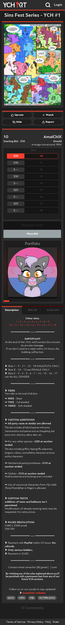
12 (21, 325)
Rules (56, 622)
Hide (19, 122)
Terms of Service (15, 622)
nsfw (21, 597)
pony (11, 597)
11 (16, 325)
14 (32, 325)
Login (58, 5)
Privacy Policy (35, 622)
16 (43, 325)
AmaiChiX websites (34, 593)
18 (54, 325)
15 (38, 325)
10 (10, 325)
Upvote (19, 115)
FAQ (48, 622)
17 (49, 325)
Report (50, 122)
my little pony (47, 597)
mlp (32, 597)
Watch (50, 115)
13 (27, 325)
